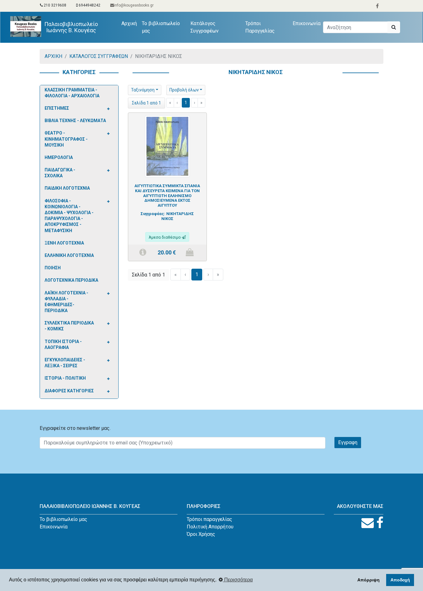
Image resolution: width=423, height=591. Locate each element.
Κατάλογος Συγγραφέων (204, 27)
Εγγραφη (347, 442)
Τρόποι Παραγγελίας (260, 27)
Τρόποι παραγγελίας (209, 519)
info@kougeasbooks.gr (134, 5)
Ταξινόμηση (143, 89)
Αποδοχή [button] (400, 579)
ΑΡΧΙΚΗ (53, 56)
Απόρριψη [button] (368, 579)
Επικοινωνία (307, 23)
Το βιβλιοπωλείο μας (161, 27)
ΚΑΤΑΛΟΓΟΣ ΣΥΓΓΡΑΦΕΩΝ (98, 56)
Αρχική (130, 23)
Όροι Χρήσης (201, 534)
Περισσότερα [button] (238, 579)
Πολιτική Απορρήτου (210, 527)
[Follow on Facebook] (379, 523)
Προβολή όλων (184, 89)
